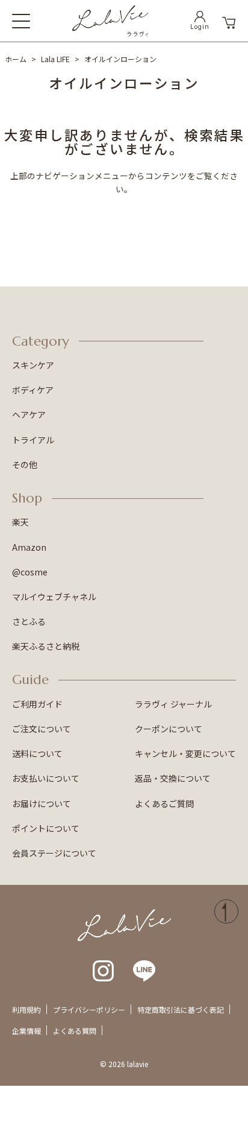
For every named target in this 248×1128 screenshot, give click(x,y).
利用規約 (26, 1009)
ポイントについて (45, 828)
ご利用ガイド (37, 704)
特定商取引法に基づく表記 (180, 1009)
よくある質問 (74, 1030)
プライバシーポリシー (89, 1009)
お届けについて (41, 803)
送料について (37, 753)
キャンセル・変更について (185, 753)
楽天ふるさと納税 (45, 646)
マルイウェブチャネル (54, 597)
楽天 (20, 522)
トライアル (33, 440)
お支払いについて (45, 778)
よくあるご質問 (164, 803)
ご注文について (41, 729)
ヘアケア (29, 414)
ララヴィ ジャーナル (173, 704)
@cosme (30, 572)
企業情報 (26, 1030)
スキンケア (33, 365)
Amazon (29, 547)
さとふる (29, 621)
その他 (24, 464)
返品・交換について (173, 778)
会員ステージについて (54, 853)
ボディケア (33, 390)
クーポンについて (168, 729)
